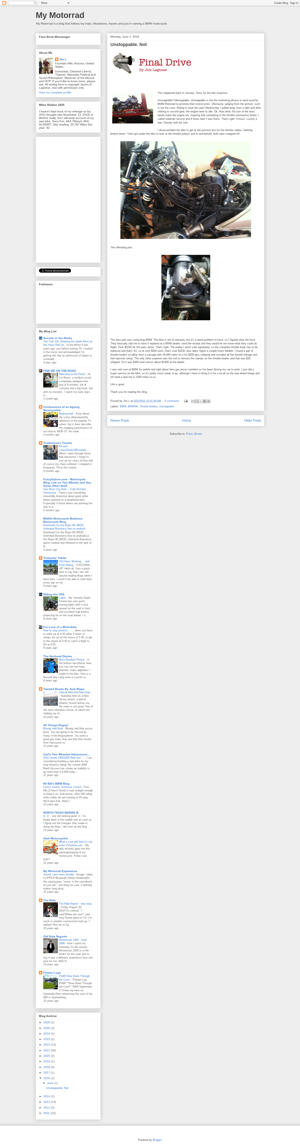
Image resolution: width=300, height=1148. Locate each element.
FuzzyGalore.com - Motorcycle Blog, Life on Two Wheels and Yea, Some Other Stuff (67, 482)
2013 (47, 1101)
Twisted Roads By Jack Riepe (63, 689)
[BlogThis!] (197, 401)
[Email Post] (186, 400)
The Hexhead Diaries (57, 656)
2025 (47, 1028)
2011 (46, 1113)
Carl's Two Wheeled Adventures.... (66, 754)
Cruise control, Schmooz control (62, 786)
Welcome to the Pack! (72, 374)
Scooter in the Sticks (57, 338)
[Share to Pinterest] (209, 401)
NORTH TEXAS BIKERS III (60, 812)
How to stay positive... (57, 630)
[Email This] (193, 401)
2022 (47, 1044)
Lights (63, 597)
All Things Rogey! (55, 725)
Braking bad (66, 413)
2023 (47, 1039)
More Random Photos (72, 659)
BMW (123, 406)
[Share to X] (201, 401)
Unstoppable (166, 406)
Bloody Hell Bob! (53, 728)
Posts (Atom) (194, 433)
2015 (47, 1078)
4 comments (171, 400)
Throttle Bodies (149, 406)
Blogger (157, 1139)
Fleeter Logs (52, 972)
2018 (47, 1067)
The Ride (49, 900)
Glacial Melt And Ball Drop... (75, 692)
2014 (47, 1096)
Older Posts (252, 420)
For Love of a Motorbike (60, 627)
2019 (47, 1061)
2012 (47, 1107)
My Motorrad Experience (60, 871)
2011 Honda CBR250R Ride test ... (64, 757)
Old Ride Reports (55, 936)
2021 (47, 1050)
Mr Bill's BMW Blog (56, 783)
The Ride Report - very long (75, 903)
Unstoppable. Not (128, 44)
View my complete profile (55, 92)
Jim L (63, 59)
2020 (47, 1055)
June (50, 1083)
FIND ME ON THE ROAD (59, 370)
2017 (47, 1072)
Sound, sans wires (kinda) (59, 874)
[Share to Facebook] (205, 401)
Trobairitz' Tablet (54, 558)
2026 (47, 1022)
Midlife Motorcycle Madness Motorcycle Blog (62, 520)
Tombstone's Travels (57, 443)
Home (186, 420)
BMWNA (133, 406)
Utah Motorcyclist (55, 838)
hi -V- (46, 816)
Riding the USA (53, 594)
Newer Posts (119, 420)
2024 (47, 1033)
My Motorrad (60, 15)
